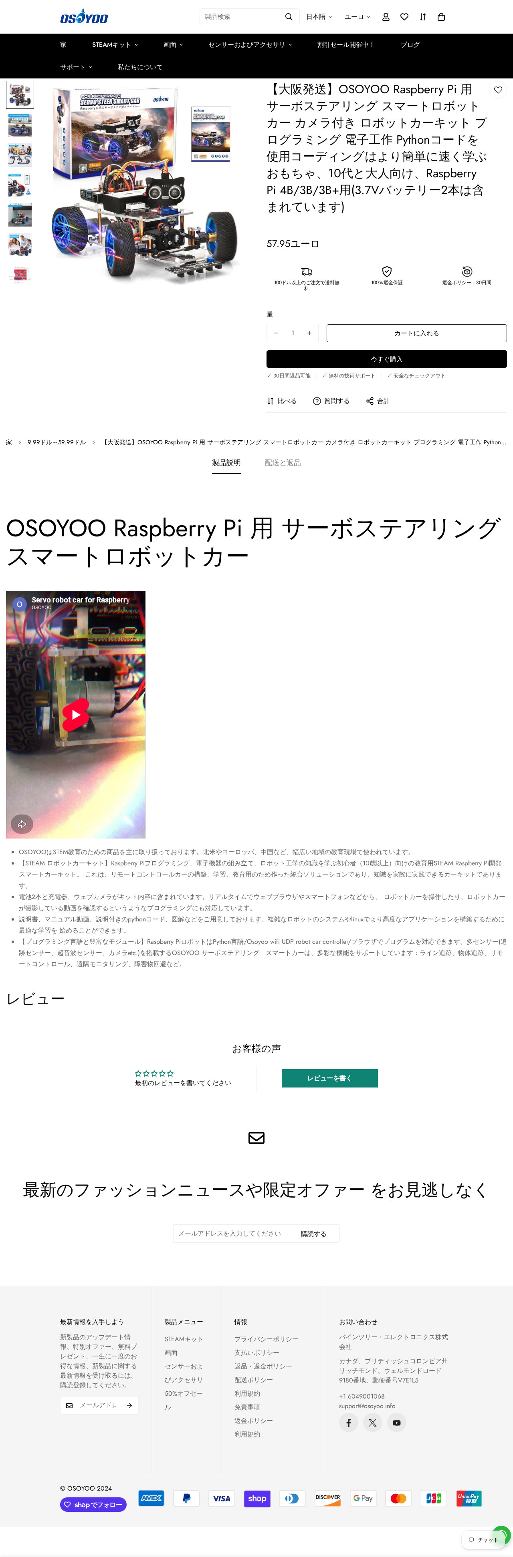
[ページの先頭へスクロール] (497, 1513)
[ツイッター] (372, 1423)
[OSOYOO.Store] (84, 16)
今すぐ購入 (387, 359)
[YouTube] (396, 1423)
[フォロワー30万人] (348, 1423)
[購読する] (130, 1405)
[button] (441, 17)
